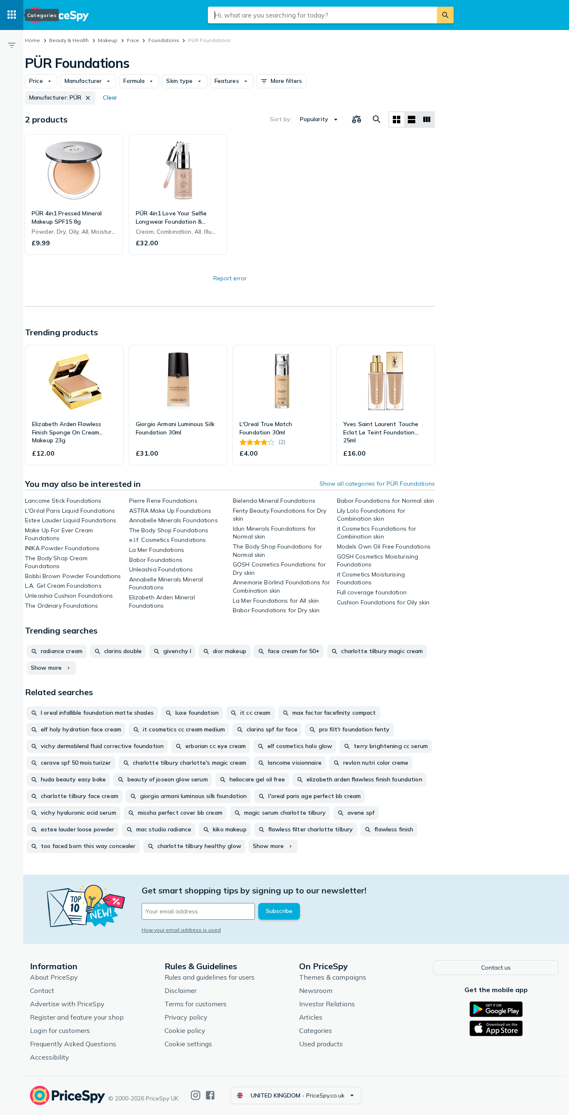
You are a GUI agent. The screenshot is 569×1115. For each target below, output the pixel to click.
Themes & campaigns (332, 977)
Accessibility (49, 1057)
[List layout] (411, 119)
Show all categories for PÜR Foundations (377, 483)
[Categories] (11, 15)
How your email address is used (181, 930)
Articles (310, 1017)
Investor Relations (327, 1004)
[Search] (445, 15)
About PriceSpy (54, 977)
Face (133, 40)
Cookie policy (185, 1030)
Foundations (163, 40)
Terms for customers (196, 1004)
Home (32, 40)
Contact (42, 990)
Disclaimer (181, 990)
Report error (230, 278)
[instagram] (195, 1095)
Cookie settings (188, 1044)
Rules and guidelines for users (210, 977)
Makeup (107, 40)
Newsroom (315, 990)
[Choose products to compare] (356, 119)
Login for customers (60, 1030)
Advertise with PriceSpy (67, 1004)
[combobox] (322, 15)
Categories (315, 1030)
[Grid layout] (396, 119)
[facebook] (210, 1095)
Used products (321, 1044)
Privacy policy (186, 1017)
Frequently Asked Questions (73, 1044)
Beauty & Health (69, 40)
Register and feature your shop (77, 1017)
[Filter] (11, 45)
